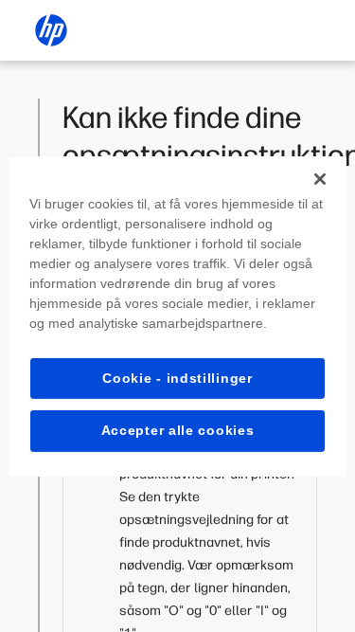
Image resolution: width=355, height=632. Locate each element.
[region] (177, 315)
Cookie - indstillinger (177, 377)
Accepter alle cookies (178, 430)
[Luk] (320, 178)
